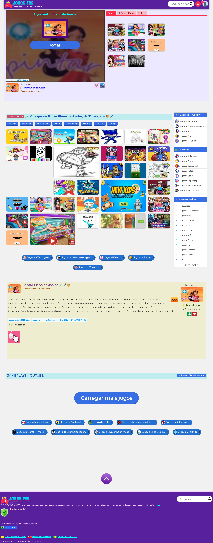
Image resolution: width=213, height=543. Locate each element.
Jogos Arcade (185, 216)
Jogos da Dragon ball (189, 166)
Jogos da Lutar (186, 230)
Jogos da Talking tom (189, 190)
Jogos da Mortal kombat (30, 432)
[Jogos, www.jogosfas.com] (19, 4)
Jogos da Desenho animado (114, 432)
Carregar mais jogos (106, 398)
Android (99, 123)
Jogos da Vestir (186, 131)
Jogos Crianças (186, 255)
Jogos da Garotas (187, 250)
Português (10, 527)
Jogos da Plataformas (189, 211)
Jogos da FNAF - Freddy (190, 186)
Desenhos (26, 123)
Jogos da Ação (186, 235)
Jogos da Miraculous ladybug (137, 422)
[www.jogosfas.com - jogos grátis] (16, 500)
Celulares (12, 123)
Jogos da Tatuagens (188, 121)
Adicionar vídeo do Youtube (191, 375)
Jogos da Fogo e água (154, 432)
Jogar (55, 45)
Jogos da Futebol (187, 171)
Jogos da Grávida (187, 176)
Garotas (86, 123)
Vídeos (141, 13)
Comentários (126, 13)
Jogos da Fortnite (187, 432)
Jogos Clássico (186, 225)
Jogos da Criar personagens (192, 126)
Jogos (111, 13)
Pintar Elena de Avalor (67, 537)
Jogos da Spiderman (177, 422)
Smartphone (42, 123)
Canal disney (71, 123)
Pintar (57, 123)
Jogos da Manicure (188, 141)
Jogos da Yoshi (101, 422)
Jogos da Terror (186, 245)
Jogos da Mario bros (37, 422)
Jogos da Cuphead (188, 161)
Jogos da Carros (186, 240)
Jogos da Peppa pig (188, 181)
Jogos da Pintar (186, 136)
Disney (112, 123)
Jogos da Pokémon (188, 156)
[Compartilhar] (102, 85)
